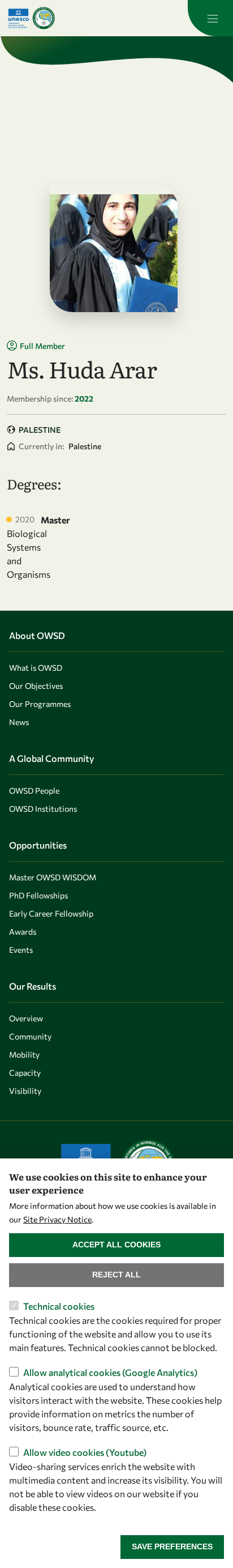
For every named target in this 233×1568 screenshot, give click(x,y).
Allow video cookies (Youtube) (84, 1452)
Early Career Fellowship (51, 913)
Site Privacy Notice (57, 1219)
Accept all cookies (116, 1244)
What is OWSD (35, 667)
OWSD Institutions (43, 808)
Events (21, 950)
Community (30, 1036)
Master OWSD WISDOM (52, 877)
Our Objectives (36, 686)
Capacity (25, 1072)
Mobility (24, 1054)
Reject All (116, 1274)
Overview (26, 1018)
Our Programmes (40, 704)
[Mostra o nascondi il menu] (210, 18)
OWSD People (34, 790)
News (19, 722)
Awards (22, 931)
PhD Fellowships (38, 895)
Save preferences (172, 1546)
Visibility (25, 1091)
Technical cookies (58, 1306)
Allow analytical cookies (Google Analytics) (110, 1372)
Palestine (40, 429)
